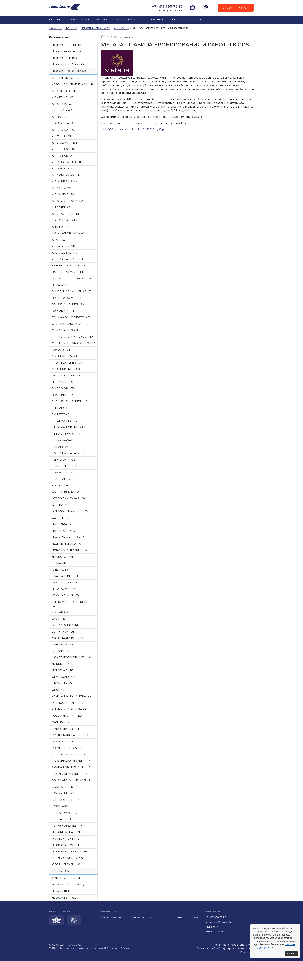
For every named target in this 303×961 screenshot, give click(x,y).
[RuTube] (205, 7)
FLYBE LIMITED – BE (65, 466)
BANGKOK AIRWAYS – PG (68, 272)
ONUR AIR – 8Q (62, 689)
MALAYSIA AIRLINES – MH (68, 638)
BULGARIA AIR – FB (64, 310)
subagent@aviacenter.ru (170, 10)
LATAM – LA (59, 618)
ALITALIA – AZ (60, 226)
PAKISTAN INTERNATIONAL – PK (72, 696)
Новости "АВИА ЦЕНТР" (67, 44)
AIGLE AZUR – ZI (62, 110)
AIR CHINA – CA (61, 136)
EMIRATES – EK (61, 414)
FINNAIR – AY (60, 446)
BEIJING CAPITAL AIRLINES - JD (72, 278)
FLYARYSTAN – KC (63, 472)
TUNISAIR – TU (61, 819)
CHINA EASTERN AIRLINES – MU (72, 336)
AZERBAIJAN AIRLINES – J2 (69, 265)
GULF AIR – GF (61, 517)
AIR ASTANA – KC (62, 97)
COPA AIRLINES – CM (65, 356)
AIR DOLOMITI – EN (64, 142)
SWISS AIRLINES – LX (65, 786)
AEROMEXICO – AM (64, 90)
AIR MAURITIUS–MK (64, 181)
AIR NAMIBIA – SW (63, 194)
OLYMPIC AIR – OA (63, 676)
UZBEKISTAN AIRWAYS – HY (69, 851)
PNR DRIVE (102, 19)
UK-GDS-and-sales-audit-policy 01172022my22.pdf (134, 129)
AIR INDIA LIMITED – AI (66, 162)
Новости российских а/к (68, 64)
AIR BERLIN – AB (62, 123)
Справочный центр (128, 19)
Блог (196, 917)
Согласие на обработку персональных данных (225, 948)
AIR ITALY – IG (60, 651)
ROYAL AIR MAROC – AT (67, 741)
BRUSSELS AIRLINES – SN (68, 304)
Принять (291, 953)
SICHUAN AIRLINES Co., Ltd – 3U (72, 767)
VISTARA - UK (60, 870)
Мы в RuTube (214, 931)
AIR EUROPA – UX (63, 149)
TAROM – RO (60, 806)
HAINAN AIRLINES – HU (67, 530)
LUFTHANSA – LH (63, 631)
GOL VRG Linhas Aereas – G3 (70, 511)
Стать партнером (236, 7)
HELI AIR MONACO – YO (67, 543)
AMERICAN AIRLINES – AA (68, 233)
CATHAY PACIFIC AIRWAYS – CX (71, 317)
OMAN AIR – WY (62, 683)
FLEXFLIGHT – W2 (63, 459)
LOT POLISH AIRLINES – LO (69, 625)
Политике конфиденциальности (274, 946)
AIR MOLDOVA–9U (63, 187)
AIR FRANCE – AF (63, 155)
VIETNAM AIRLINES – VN (67, 858)
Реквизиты (247, 952)
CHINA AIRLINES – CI (65, 330)
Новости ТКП (60, 891)
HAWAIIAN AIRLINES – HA (68, 537)
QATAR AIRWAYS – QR (66, 728)
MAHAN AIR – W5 (63, 644)
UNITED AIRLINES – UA (66, 838)
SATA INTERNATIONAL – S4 (69, 754)
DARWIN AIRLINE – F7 (66, 375)
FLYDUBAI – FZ (61, 479)
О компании (155, 19)
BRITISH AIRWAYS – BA (66, 297)
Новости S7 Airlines (64, 57)
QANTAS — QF (61, 722)
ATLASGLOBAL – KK (64, 252)
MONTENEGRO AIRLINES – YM (71, 657)
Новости (176, 19)
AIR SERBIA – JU (62, 207)
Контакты (195, 19)
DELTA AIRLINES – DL (65, 382)
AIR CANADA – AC (63, 129)
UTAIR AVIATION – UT (65, 845)
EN (248, 19)
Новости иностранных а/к (69, 70)
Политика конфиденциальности (234, 944)
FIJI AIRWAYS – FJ (63, 440)
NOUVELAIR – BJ (62, 670)
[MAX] (192, 7)
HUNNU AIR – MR (63, 556)
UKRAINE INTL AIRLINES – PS (70, 832)
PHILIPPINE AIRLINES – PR (69, 709)
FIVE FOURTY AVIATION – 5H (70, 453)
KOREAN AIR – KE (63, 612)
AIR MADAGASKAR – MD (67, 175)
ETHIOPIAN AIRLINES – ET (69, 427)
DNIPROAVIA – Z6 (63, 388)
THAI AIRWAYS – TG (64, 812)
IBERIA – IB (59, 563)
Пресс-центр (173, 917)
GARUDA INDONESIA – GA (68, 492)
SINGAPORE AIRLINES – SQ (69, 773)
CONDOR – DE (61, 349)
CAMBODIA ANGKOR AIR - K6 (70, 323)
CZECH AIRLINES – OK (66, 369)
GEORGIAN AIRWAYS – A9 (68, 498)
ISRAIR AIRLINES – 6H (65, 576)
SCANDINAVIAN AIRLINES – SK (71, 761)
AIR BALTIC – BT (62, 116)
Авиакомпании (79, 19)
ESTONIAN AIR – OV (64, 420)
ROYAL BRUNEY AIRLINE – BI (70, 735)
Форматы (55, 19)
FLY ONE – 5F (60, 485)
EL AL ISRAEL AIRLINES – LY (69, 401)
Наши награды (111, 917)
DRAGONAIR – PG (63, 394)
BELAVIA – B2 (60, 285)
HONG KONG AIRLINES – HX (70, 550)
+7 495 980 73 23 (167, 6)
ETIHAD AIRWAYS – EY (66, 433)
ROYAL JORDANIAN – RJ (67, 748)
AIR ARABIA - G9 (62, 103)
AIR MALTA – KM (62, 168)
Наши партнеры (143, 917)
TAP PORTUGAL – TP (65, 799)
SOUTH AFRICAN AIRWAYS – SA (72, 780)
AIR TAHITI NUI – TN (64, 220)
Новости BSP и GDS (65, 897)
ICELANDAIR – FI (62, 569)
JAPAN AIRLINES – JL (65, 582)
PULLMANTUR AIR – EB (67, 715)
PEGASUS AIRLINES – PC (67, 702)
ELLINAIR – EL (60, 407)
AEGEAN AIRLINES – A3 (66, 78)
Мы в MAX (211, 926)
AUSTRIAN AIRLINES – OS (68, 259)
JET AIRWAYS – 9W (64, 589)
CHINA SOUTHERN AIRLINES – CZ (73, 343)
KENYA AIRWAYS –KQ (65, 595)
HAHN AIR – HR (61, 524)
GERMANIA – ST (62, 504)
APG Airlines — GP (63, 246)
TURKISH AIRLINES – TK (67, 825)
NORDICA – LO (61, 663)
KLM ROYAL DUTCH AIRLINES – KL (72, 603)
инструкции (127, 37)
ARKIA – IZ (58, 239)
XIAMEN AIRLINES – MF (66, 878)
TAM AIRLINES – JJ (63, 793)
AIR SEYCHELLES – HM (66, 213)
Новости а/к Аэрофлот (66, 51)
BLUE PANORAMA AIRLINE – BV (72, 291)
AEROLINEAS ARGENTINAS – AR (72, 84)
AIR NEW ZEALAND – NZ (67, 200)
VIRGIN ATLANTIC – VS (66, 864)
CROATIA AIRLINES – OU (67, 362)
